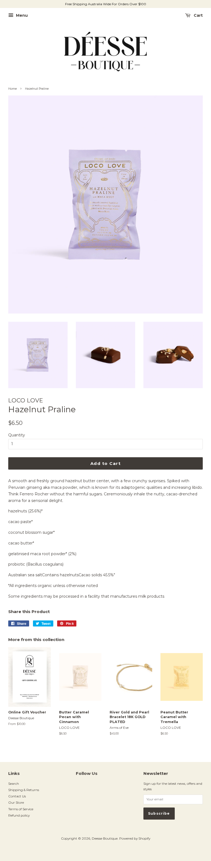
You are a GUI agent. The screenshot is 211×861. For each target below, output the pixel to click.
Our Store (16, 802)
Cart (198, 15)
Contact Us (17, 796)
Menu (21, 15)
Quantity (16, 435)
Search (13, 783)
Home (12, 89)
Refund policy (19, 815)
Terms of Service (20, 809)
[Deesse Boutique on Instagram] (79, 785)
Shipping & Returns (23, 790)
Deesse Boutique (105, 838)
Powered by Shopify (134, 838)
